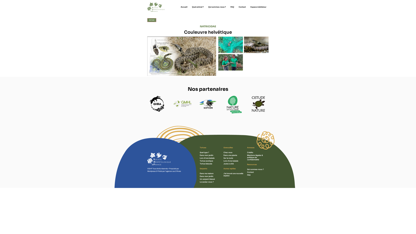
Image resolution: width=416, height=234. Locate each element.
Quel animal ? (198, 7)
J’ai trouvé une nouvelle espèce (233, 174)
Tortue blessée (206, 164)
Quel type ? (204, 152)
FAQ (232, 7)
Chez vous (227, 152)
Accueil (184, 7)
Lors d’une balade (207, 158)
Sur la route (228, 158)
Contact (242, 7)
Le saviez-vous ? (207, 182)
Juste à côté (228, 164)
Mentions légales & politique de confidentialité (255, 157)
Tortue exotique (206, 161)
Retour (151, 20)
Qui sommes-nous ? (217, 7)
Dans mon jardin (206, 155)
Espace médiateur (258, 7)
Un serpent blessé (207, 179)
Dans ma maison (207, 173)
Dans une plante (230, 155)
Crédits (250, 152)
